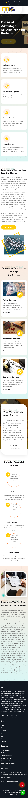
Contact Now (8, 39)
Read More (6, 312)
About (3, 728)
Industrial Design (6, 758)
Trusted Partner (8, 144)
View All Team (8, 227)
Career (3, 739)
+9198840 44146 (6, 777)
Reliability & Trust (9, 65)
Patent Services (9, 300)
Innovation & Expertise (11, 91)
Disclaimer (4, 736)
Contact (3, 741)
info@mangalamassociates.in (9, 781)
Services (3, 730)
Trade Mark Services (11, 338)
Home (2, 725)
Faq (2, 733)
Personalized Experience (12, 118)
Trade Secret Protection (8, 763)
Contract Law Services (7, 761)
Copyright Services (11, 377)
